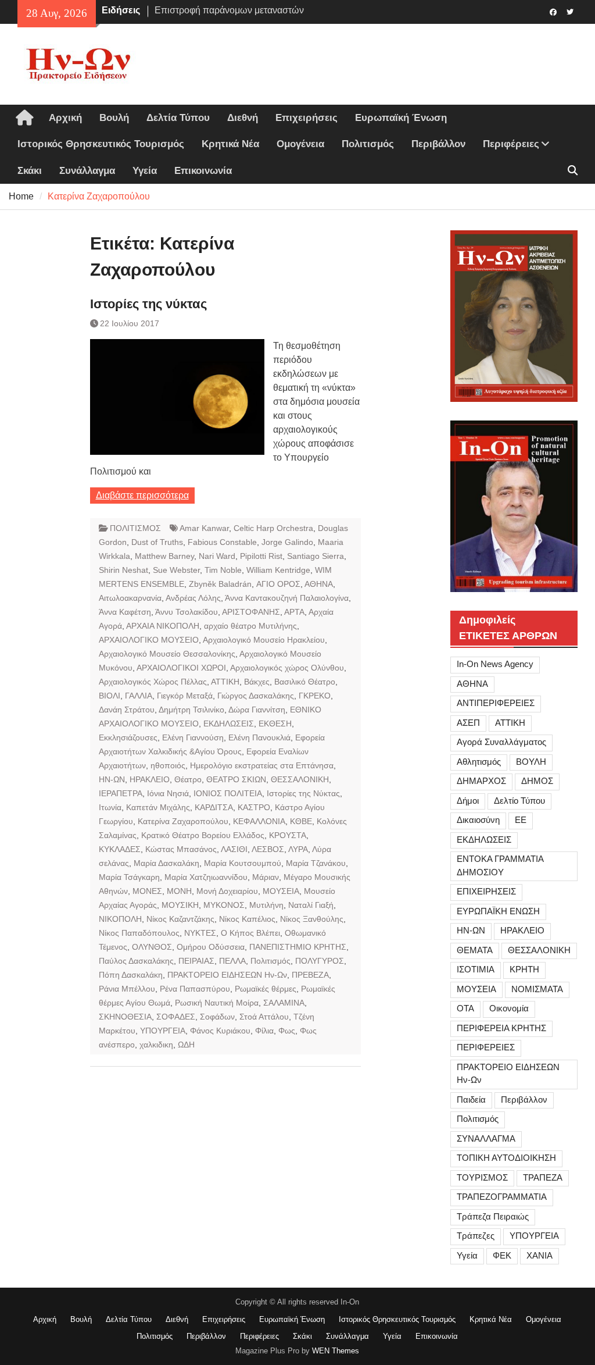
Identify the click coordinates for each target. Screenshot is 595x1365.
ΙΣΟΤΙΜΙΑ (475, 969)
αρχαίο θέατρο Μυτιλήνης (250, 625)
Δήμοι (468, 801)
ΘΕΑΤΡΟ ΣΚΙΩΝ (236, 779)
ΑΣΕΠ (468, 723)
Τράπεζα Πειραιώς (493, 1216)
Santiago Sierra (315, 556)
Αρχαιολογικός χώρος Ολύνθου (287, 667)
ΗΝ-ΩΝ (112, 779)
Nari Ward (217, 556)
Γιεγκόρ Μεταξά (185, 695)
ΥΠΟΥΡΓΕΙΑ (162, 1030)
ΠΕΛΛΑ (232, 960)
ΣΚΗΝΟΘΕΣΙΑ (125, 1016)
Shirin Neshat (123, 570)
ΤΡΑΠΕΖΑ (542, 1177)
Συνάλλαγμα (87, 170)
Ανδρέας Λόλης (193, 598)
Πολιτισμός (368, 143)
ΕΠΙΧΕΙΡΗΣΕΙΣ (486, 891)
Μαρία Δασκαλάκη (166, 863)
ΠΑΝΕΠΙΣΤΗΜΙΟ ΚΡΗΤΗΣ (297, 946)
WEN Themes (335, 1350)
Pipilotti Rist (261, 556)
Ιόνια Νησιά (168, 793)
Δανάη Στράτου (127, 709)
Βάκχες (257, 681)
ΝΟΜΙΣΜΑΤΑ (537, 989)
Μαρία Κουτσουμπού (242, 863)
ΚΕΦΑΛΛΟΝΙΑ (259, 821)
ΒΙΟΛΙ (109, 695)
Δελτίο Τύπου (519, 801)
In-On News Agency (495, 664)
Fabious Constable (222, 542)
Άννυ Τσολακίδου (186, 611)
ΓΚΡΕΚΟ (315, 695)
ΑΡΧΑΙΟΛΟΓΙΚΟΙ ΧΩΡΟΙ (181, 667)
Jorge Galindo (287, 542)
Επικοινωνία (203, 170)
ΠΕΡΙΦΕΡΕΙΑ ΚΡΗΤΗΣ (501, 1028)
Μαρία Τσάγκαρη (129, 877)
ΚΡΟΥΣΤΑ (287, 835)
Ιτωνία (110, 807)
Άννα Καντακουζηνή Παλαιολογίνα (287, 598)
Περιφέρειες (511, 143)
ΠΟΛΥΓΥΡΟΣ (319, 960)
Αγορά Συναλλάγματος (501, 742)
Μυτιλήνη (266, 905)
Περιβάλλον (438, 143)
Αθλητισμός (479, 762)
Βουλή (114, 117)
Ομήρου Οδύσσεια (211, 946)
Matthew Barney (164, 556)
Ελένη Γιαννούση (193, 737)
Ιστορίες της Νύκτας (303, 793)
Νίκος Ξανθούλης (311, 919)
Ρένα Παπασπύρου (195, 988)
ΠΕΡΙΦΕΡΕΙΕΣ (486, 1047)
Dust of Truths (157, 542)
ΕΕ (520, 820)
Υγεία (144, 170)
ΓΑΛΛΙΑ (138, 695)
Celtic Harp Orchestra (273, 528)
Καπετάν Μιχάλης (158, 807)
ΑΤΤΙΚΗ (225, 681)
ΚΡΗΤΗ (524, 969)
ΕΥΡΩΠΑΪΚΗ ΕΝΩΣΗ (498, 911)
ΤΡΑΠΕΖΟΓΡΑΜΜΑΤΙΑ (502, 1197)
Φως (286, 1030)
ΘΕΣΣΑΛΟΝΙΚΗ (300, 779)
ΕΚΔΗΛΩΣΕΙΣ (228, 723)
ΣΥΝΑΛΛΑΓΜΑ (486, 1138)
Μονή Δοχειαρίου (227, 891)
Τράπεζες (475, 1236)
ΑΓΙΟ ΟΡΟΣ (278, 584)
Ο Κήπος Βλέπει (250, 933)
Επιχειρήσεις (306, 117)
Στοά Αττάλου (264, 1016)
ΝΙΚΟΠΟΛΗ (120, 919)
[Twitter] (570, 11)
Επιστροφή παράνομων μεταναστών (229, 10)
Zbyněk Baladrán (220, 584)
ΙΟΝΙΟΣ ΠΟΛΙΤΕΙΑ (227, 793)
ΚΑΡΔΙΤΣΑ (214, 807)
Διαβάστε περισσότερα (142, 495)
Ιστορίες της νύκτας (148, 304)
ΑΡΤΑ (294, 611)
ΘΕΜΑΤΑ (475, 950)
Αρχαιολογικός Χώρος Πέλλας (153, 681)
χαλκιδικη (156, 1044)
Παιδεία (471, 1099)
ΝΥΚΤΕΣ (200, 933)
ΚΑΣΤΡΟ (254, 807)
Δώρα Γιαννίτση (256, 709)
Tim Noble (223, 570)
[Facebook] (553, 11)
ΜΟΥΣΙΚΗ (180, 905)
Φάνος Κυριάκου (220, 1030)
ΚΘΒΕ (301, 821)
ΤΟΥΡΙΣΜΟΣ (482, 1177)
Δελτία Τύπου (178, 117)
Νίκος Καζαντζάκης (180, 919)
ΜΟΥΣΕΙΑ (281, 891)
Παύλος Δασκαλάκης (136, 960)
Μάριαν (265, 877)
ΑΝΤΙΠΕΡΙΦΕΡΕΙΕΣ (496, 703)
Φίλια (264, 1030)
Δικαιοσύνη (478, 820)
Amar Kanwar (204, 528)
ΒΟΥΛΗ (531, 762)
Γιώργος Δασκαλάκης (255, 695)
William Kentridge (278, 570)
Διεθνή (242, 117)
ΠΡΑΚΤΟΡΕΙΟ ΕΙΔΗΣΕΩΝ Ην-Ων (227, 974)
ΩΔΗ (186, 1044)
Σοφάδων (217, 1016)
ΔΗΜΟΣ (537, 781)
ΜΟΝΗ (179, 891)
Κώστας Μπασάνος (181, 849)
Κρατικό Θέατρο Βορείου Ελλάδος (202, 835)
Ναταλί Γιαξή (311, 905)
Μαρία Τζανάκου (316, 863)
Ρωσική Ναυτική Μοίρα (217, 1002)
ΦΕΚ (502, 1255)
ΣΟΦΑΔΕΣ (175, 1016)
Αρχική (65, 117)
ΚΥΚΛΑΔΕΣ (120, 849)
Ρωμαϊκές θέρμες (265, 988)
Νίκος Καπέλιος (247, 919)
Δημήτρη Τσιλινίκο (191, 709)
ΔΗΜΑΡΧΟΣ (481, 781)
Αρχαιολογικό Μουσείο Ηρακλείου (264, 639)
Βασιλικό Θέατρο (304, 681)
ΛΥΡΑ (298, 849)
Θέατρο (188, 779)
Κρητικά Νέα (230, 143)
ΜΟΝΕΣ (147, 891)
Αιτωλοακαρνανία (130, 598)
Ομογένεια (300, 143)
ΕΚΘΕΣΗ (275, 723)
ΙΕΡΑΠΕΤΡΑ (120, 793)
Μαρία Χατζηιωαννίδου (206, 877)
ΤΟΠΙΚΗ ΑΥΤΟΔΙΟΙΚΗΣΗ (506, 1158)
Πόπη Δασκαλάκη (131, 974)
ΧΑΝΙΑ (539, 1255)
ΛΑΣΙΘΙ (234, 849)
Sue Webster (176, 570)
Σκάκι (29, 170)
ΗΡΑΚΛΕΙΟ (150, 779)
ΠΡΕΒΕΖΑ (310, 974)
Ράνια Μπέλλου (127, 988)
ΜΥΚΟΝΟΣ (224, 905)
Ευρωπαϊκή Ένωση (401, 117)
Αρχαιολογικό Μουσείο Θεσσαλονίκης (167, 653)
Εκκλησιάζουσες (128, 737)
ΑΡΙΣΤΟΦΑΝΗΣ (251, 611)
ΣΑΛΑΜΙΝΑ (283, 1002)
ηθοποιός (167, 765)
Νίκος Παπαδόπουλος (139, 933)
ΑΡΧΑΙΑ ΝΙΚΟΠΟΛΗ (162, 625)
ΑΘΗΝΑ (318, 584)
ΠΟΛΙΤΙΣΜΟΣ (135, 528)
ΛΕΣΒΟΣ (268, 849)
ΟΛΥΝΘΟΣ (152, 946)
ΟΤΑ (465, 1008)
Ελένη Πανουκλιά (259, 737)
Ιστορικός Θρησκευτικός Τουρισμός (100, 143)
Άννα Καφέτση (125, 611)
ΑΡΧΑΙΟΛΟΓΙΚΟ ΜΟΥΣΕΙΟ (149, 639)
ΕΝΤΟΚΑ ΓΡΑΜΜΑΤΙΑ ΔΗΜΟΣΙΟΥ (500, 865)
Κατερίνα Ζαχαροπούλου (183, 821)
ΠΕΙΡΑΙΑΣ (196, 960)
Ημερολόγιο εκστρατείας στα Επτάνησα (262, 765)
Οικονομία (509, 1008)
